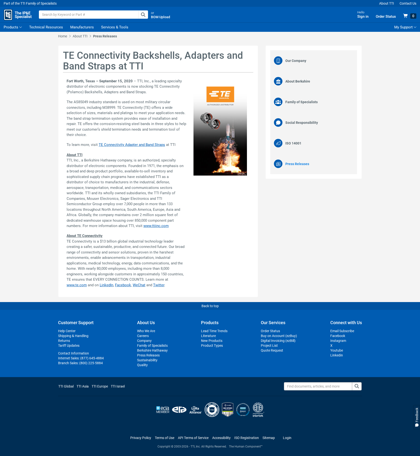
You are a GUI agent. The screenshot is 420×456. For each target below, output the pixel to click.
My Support (404, 27)
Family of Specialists (301, 102)
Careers (143, 336)
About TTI (386, 3)
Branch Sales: (80, 363)
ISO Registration (246, 438)
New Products (211, 341)
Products (11, 27)
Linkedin (336, 355)
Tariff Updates (68, 345)
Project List (269, 345)
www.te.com (77, 285)
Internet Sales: (81, 358)
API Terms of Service (193, 438)
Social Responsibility (301, 123)
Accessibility (221, 438)
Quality (142, 365)
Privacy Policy (140, 438)
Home (62, 36)
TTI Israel (118, 386)
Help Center (67, 331)
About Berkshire (297, 81)
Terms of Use (164, 438)
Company (144, 341)
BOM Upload (160, 17)
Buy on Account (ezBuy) (279, 336)
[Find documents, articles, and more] (357, 386)
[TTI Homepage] (18, 14)
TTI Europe (100, 386)
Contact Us (408, 3)
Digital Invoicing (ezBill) (278, 341)
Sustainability (147, 360)
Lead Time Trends (214, 331)
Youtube (336, 350)
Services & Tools (114, 27)
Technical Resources (46, 27)
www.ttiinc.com (156, 226)
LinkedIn (106, 285)
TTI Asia (83, 386)
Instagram (338, 341)
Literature (208, 336)
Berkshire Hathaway (152, 350)
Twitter (158, 285)
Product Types (212, 345)
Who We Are (146, 331)
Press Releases (105, 36)
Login (287, 438)
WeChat (139, 285)
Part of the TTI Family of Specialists (30, 3)
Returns (64, 341)
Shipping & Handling (73, 336)
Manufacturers (82, 27)
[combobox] (93, 14)
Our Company (295, 61)
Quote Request (272, 350)
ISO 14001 (293, 143)
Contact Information (73, 353)
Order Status (270, 331)
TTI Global (66, 386)
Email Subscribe (342, 331)
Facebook (123, 285)
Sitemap (268, 438)
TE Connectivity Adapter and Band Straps (132, 145)
